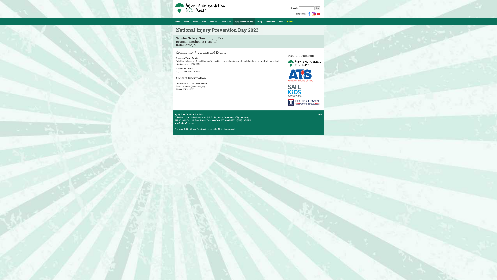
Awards (213, 22)
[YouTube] (318, 14)
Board (195, 22)
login (319, 114)
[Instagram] (314, 14)
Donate (290, 22)
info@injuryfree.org (184, 123)
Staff (281, 22)
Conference (226, 22)
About (186, 22)
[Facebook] (309, 14)
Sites (204, 22)
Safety (259, 22)
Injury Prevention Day (244, 22)
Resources (270, 22)
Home (177, 22)
